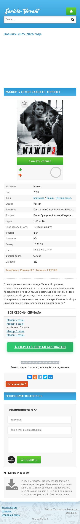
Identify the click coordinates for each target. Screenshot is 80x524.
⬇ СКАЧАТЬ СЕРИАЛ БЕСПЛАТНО (40, 347)
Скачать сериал (40, 161)
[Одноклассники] (35, 377)
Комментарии (9, 507)
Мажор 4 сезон (15, 323)
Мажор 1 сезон (15, 335)
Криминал (38, 198)
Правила (7, 511)
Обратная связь (11, 515)
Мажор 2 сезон (15, 331)
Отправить (29, 460)
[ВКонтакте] (29, 377)
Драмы (50, 198)
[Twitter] (45, 377)
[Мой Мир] (50, 377)
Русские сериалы (65, 198)
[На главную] (22, 11)
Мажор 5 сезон (15, 320)
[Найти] (72, 19)
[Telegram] (40, 377)
